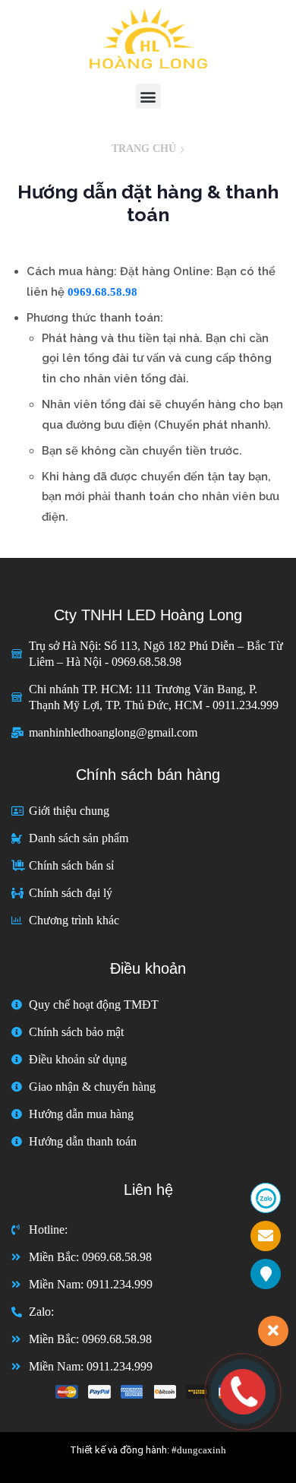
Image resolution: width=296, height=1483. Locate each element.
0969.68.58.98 (102, 292)
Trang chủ (144, 148)
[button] (148, 96)
